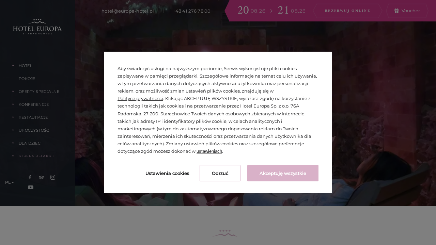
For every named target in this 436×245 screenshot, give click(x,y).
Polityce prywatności (140, 98)
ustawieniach (209, 151)
